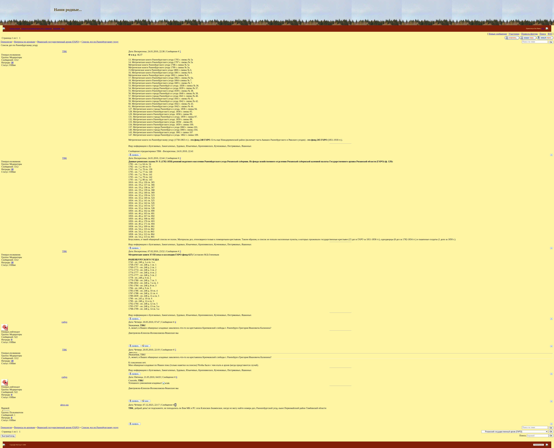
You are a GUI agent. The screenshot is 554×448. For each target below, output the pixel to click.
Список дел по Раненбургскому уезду (100, 42)
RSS (543, 28)
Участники (514, 34)
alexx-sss (64, 405)
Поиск (543, 34)
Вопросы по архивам (24, 42)
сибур (64, 322)
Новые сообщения (498, 34)
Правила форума (529, 34)
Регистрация (56, 28)
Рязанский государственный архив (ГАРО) (58, 42)
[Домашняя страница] (145, 345)
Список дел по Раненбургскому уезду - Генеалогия (36, 28)
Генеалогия (6, 42)
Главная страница (15, 28)
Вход (63, 28)
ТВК (64, 51)
